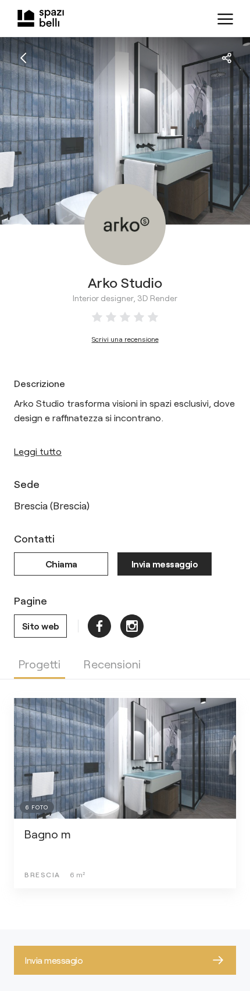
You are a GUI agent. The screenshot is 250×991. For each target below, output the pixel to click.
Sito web (40, 625)
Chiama (61, 563)
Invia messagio (54, 959)
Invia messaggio (164, 563)
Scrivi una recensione (125, 339)
